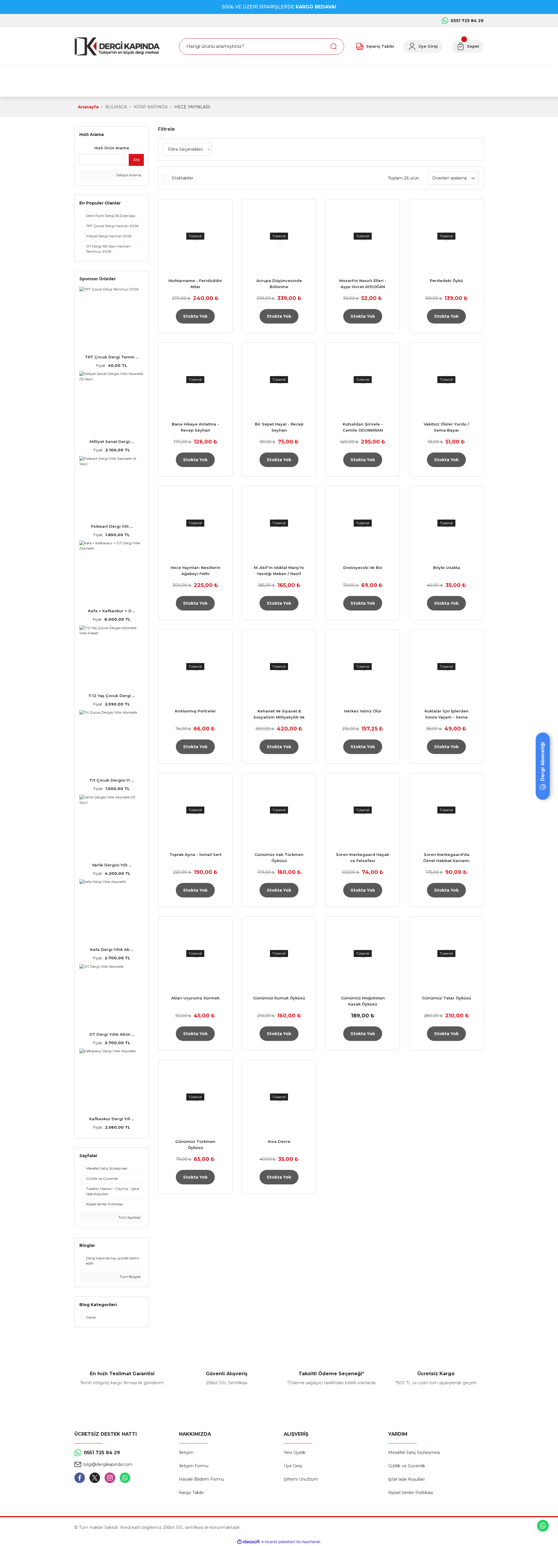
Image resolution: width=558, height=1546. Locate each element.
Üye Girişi (293, 1465)
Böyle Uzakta (446, 567)
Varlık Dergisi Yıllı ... (111, 865)
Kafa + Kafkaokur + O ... (111, 610)
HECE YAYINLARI (192, 106)
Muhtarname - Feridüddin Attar (195, 283)
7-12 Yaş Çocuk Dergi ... (111, 695)
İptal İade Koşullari (406, 1479)
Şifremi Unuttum (301, 1479)
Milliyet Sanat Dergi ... (112, 441)
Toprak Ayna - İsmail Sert (195, 854)
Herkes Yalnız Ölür (363, 711)
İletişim (186, 1452)
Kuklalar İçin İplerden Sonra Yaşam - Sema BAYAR (446, 714)
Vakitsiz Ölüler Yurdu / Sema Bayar (446, 427)
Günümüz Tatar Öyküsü (446, 998)
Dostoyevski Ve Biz (362, 567)
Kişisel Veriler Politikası (410, 1492)
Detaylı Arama (128, 175)
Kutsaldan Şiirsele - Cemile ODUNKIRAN (363, 427)
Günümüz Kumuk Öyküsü (279, 998)
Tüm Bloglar (130, 1276)
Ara (136, 159)
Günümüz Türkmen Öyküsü (195, 1144)
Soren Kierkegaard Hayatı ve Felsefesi (362, 857)
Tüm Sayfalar (129, 1217)
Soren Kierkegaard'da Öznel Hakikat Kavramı (446, 857)
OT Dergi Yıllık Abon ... (111, 1034)
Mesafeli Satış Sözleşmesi (414, 1452)
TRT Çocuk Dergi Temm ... (111, 357)
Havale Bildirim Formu (201, 1479)
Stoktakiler (182, 178)
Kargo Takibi (191, 1492)
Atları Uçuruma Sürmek (195, 998)
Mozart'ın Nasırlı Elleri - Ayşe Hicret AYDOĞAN (363, 283)
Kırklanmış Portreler (195, 711)
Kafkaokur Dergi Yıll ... (111, 1118)
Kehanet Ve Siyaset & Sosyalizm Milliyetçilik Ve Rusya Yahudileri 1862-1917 (279, 714)
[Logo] (117, 46)
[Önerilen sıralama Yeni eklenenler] (453, 178)
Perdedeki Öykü (446, 280)
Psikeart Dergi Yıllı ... (112, 526)
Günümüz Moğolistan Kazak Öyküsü (363, 1001)
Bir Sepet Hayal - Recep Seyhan (279, 427)
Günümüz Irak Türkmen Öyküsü (279, 857)
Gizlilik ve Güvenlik (406, 1465)
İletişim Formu (193, 1465)
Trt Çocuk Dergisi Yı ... (111, 780)
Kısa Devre (279, 1141)
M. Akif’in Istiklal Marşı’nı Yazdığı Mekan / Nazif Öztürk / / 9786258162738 (279, 571)
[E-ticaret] (278, 1541)
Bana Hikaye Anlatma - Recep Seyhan (195, 427)
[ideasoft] (248, 1542)
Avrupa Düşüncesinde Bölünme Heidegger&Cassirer (279, 284)
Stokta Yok (195, 316)
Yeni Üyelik (294, 1452)
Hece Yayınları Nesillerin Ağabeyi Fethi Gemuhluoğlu (195, 571)
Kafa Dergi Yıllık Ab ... (111, 949)
